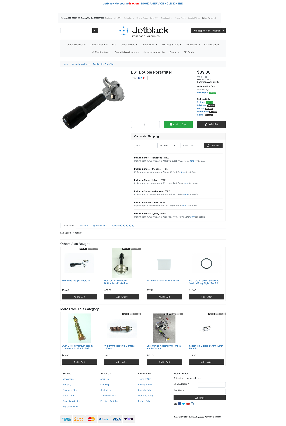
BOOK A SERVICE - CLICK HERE (162, 3)
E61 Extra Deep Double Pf (76, 280)
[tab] (68, 225)
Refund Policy (145, 401)
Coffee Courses (211, 44)
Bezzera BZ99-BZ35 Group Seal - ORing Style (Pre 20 (204, 282)
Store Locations (166, 18)
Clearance (174, 52)
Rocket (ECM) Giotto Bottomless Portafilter (116, 282)
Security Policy (145, 390)
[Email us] (175, 404)
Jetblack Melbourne (116, 3)
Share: (135, 78)
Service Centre (180, 18)
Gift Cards (189, 52)
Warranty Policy (145, 395)
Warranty (83, 225)
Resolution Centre (71, 401)
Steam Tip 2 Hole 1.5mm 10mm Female (206, 347)
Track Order (68, 395)
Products (108, 18)
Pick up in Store (70, 390)
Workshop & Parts (171, 44)
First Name (179, 390)
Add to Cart (179, 124)
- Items (208, 30)
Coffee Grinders (98, 44)
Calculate (214, 145)
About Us (117, 18)
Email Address (181, 384)
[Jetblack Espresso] (143, 30)
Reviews (116, 225)
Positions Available (109, 401)
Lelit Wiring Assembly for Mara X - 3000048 (164, 347)
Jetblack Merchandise (154, 52)
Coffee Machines (75, 44)
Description (68, 225)
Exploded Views (194, 18)
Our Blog (104, 384)
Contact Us (154, 18)
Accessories (192, 44)
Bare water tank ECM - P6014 (163, 280)
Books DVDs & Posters (126, 52)
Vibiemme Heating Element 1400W (119, 347)
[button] (210, 18)
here (192, 161)
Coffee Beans (149, 44)
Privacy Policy (145, 384)
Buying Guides (129, 18)
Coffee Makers (128, 44)
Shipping (67, 384)
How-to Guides (142, 18)
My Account (68, 379)
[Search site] (95, 30)
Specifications (100, 225)
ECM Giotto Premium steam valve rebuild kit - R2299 (77, 347)
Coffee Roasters (100, 52)
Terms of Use (144, 379)
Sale (114, 44)
